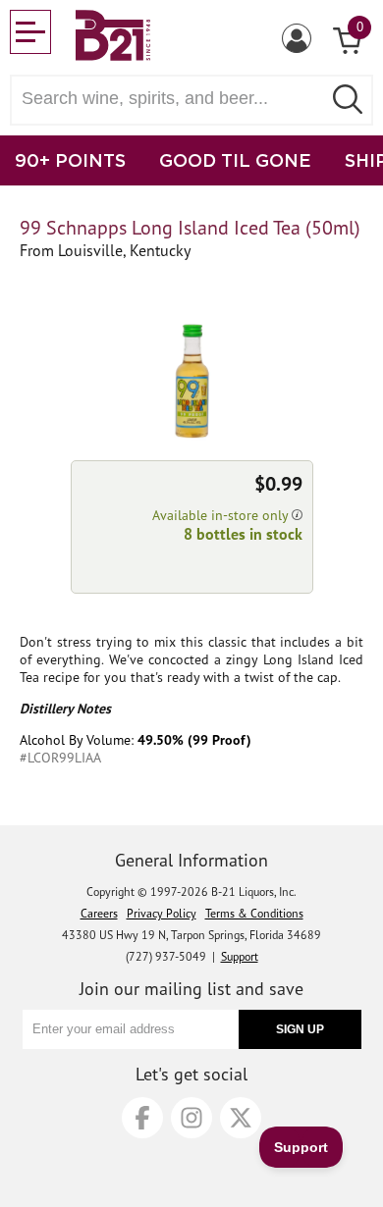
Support (239, 956)
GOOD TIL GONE (235, 160)
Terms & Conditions (254, 913)
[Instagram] (191, 1117)
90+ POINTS (70, 160)
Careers (99, 913)
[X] (240, 1117)
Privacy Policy (161, 913)
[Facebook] (142, 1117)
